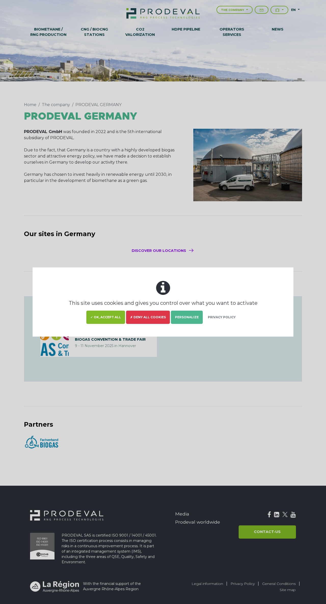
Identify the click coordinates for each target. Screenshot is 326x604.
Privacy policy (222, 317)
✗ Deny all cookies (148, 317)
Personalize (187, 317)
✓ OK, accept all (105, 317)
